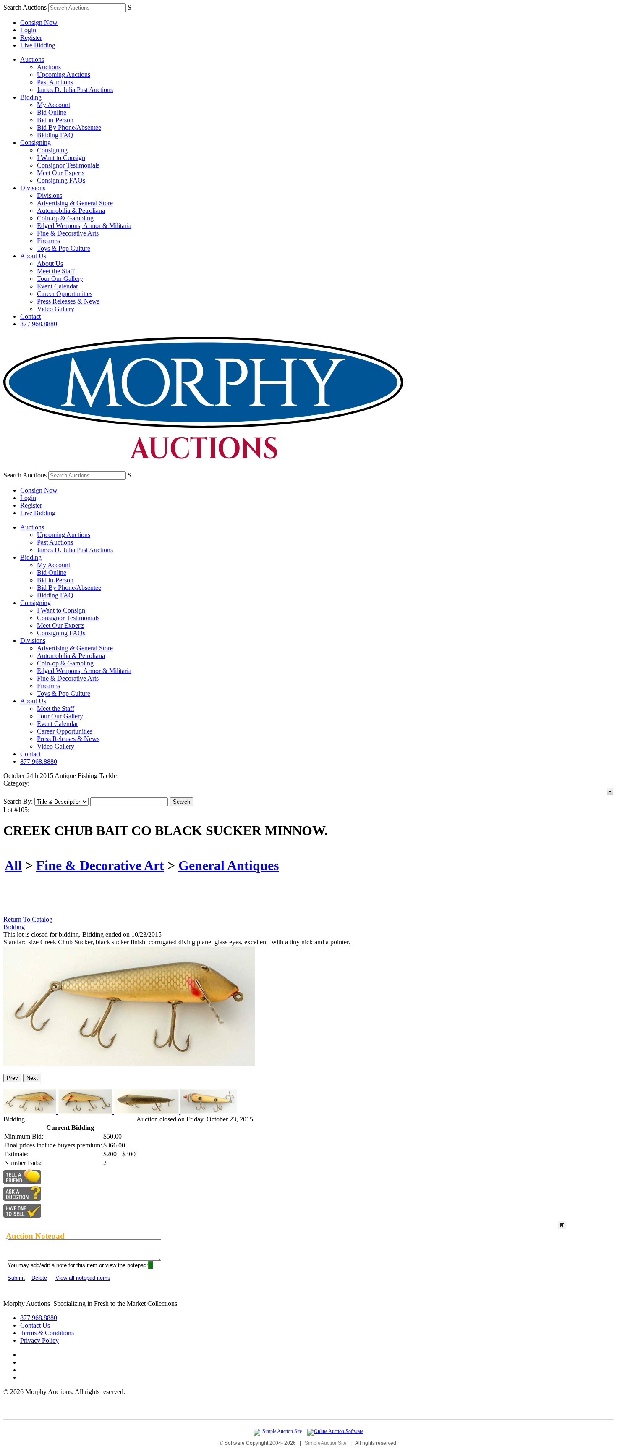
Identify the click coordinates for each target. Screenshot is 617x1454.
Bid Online (51, 112)
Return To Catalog (27, 919)
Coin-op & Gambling (65, 218)
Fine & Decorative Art (100, 865)
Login (28, 30)
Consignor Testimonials (68, 165)
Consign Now (39, 22)
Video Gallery (55, 308)
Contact (30, 316)
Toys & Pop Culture (63, 248)
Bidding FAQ (55, 135)
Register (31, 37)
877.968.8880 (38, 323)
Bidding (31, 97)
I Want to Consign (61, 157)
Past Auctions (55, 82)
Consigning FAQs (61, 180)
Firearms (48, 240)
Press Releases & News (68, 301)
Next (32, 1078)
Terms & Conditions (47, 1332)
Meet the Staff (55, 271)
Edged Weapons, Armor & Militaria (84, 225)
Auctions (32, 59)
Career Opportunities (64, 293)
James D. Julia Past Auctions (75, 89)
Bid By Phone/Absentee (69, 127)
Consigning (35, 142)
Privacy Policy (39, 1340)
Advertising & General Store (75, 203)
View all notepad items (82, 1278)
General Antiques (228, 865)
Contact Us (35, 1325)
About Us (33, 255)
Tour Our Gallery (60, 278)
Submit (16, 1278)
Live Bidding (37, 45)
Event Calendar (57, 286)
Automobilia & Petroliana (71, 210)
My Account (53, 104)
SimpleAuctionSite (326, 1443)
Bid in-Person (55, 119)
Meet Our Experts (60, 172)
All (13, 865)
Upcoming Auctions (63, 74)
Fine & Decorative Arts (68, 233)
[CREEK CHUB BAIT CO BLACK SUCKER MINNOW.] (129, 1063)
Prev (12, 1078)
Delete (39, 1278)
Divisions (32, 187)
